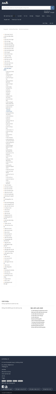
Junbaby (8, 392)
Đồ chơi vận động (8, 43)
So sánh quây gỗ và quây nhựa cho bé (39, 310)
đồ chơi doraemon (8, 90)
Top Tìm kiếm (7, 185)
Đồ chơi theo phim (13, 29)
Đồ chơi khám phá (8, 190)
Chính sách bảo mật (6, 373)
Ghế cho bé (7, 213)
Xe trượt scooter (8, 187)
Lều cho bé (7, 61)
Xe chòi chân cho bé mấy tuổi (37, 314)
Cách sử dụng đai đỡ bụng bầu (37, 320)
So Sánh (20, 16)
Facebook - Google (49, 11)
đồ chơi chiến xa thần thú (9, 75)
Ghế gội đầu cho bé (9, 249)
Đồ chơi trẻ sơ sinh (8, 48)
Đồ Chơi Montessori (9, 46)
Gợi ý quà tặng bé (8, 66)
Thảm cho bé (7, 223)
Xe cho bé (6, 211)
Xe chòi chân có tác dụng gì (37, 315)
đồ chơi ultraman (8, 182)
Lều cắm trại (7, 247)
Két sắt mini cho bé (9, 206)
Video (43, 16)
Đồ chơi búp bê (8, 234)
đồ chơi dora (9, 177)
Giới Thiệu (45, 23)
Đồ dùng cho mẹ (8, 273)
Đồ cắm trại (7, 272)
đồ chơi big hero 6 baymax (10, 143)
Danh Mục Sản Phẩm (10, 16)
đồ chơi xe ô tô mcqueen (10, 153)
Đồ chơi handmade (8, 194)
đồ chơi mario (9, 137)
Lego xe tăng (7, 55)
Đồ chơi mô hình (8, 188)
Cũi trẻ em (7, 260)
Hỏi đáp (31, 16)
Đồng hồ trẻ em (8, 215)
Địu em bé (6, 232)
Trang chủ (6, 29)
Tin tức (3, 381)
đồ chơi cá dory (10, 169)
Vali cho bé (7, 256)
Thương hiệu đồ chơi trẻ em (8, 240)
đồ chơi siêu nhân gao (9, 107)
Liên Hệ (51, 23)
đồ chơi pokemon (8, 118)
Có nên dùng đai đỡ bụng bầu (37, 324)
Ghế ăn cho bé (7, 228)
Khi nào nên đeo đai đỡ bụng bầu (38, 327)
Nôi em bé (7, 265)
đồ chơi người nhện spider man (9, 102)
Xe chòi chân (7, 64)
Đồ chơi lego (7, 41)
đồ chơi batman (10, 105)
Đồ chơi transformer (24, 29)
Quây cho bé (7, 278)
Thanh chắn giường (9, 251)
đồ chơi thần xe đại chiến (10, 121)
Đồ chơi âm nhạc (8, 54)
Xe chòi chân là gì (35, 317)
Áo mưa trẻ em (8, 258)
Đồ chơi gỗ (7, 52)
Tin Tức (25, 16)
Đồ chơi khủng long (9, 202)
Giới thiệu (4, 369)
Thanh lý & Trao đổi (16, 19)
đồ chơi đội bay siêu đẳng (10, 113)
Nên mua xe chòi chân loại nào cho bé (39, 312)
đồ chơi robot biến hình (9, 81)
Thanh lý (20, 381)
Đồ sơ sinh (7, 280)
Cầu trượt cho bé (8, 34)
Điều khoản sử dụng (6, 371)
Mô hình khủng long (9, 45)
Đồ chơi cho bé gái (8, 39)
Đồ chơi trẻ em (8, 57)
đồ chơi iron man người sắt (9, 150)
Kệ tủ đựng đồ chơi (9, 204)
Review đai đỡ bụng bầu (36, 319)
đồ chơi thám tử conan (9, 124)
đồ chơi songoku (8, 93)
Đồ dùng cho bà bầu (9, 270)
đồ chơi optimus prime (10, 179)
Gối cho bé (7, 209)
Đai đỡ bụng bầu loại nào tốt (37, 325)
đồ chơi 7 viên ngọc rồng (9, 159)
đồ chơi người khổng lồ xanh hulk (9, 147)
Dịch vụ (48, 16)
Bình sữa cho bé (8, 230)
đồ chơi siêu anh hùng (9, 96)
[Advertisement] (9, 293)
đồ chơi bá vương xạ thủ (9, 87)
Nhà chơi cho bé (8, 192)
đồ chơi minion (9, 116)
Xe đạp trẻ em (7, 235)
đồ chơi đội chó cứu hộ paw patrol (10, 140)
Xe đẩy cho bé (7, 208)
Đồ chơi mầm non (8, 63)
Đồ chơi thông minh (9, 50)
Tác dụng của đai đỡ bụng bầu (37, 322)
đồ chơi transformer (9, 110)
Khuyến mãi (6, 19)
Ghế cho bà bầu (8, 237)
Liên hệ (3, 376)
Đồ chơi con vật (8, 59)
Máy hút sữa (7, 242)
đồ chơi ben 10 (9, 130)
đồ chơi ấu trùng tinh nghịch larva (10, 166)
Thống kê (37, 16)
